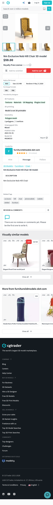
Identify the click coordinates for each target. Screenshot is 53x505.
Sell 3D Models (8, 410)
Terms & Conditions (10, 485)
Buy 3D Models (7, 378)
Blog (4, 364)
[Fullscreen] (5, 16)
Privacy (23, 485)
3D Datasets (7, 387)
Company (5, 359)
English (32, 485)
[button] (44, 9)
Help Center (7, 373)
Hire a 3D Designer (9, 391)
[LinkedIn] (4, 494)
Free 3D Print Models (10, 400)
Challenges (6, 446)
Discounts (6, 405)
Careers (5, 368)
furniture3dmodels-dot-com (27, 149)
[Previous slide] (5, 28)
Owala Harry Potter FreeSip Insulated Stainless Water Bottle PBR (25, 324)
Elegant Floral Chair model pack (14, 269)
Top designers (7, 441)
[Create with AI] (24, 3)
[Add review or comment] (48, 210)
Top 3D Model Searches (11, 428)
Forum (5, 450)
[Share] (43, 76)
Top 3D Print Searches (11, 432)
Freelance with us (9, 423)
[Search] (49, 9)
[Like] (10, 76)
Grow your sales (8, 414)
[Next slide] (47, 28)
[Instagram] (15, 494)
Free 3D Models (8, 396)
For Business (7, 382)
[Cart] (29, 3)
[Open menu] (3, 3)
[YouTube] (9, 494)
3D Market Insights (9, 419)
